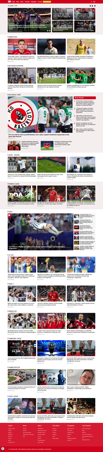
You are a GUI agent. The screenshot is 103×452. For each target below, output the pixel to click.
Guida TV (69, 440)
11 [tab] (18, 31)
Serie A (11, 284)
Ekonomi (10, 436)
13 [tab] (20, 31)
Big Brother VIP (70, 428)
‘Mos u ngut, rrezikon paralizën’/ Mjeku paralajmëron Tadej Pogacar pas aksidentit (85, 130)
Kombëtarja (13, 37)
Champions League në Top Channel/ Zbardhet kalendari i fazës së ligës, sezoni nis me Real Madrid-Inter (50, 360)
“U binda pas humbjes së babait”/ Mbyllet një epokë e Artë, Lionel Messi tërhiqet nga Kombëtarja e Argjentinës (85, 110)
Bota (24, 425)
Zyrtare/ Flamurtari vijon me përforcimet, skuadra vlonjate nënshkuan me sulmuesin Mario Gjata (30, 145)
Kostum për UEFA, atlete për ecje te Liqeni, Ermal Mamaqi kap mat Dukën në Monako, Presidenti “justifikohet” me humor (80, 360)
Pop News (27, 2)
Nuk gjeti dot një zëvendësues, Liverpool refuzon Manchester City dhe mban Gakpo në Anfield (51, 204)
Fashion (54, 432)
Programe (33, 2)
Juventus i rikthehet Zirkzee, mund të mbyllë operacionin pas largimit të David (49, 305)
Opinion (24, 428)
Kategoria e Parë (15, 95)
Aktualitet (10, 434)
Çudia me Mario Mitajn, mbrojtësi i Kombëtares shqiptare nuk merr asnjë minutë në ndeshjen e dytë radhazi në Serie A (80, 59)
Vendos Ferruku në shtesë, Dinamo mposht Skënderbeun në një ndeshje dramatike (49, 87)
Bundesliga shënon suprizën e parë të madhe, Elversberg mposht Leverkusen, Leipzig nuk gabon (22, 332)
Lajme (13, 2)
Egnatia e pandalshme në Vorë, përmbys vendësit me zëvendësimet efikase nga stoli (81, 87)
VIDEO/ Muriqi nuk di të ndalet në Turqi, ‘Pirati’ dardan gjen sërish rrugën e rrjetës (50, 176)
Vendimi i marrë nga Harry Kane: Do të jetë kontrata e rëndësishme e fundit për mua (49, 332)
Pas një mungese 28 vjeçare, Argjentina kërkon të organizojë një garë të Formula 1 (22, 388)
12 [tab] (19, 31)
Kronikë (9, 432)
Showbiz (54, 428)
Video (17, 2)
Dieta (54, 436)
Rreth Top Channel (86, 428)
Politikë (9, 430)
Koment (24, 430)
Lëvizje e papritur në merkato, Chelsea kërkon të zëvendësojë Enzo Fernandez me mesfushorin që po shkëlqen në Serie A (81, 205)
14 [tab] (21, 31)
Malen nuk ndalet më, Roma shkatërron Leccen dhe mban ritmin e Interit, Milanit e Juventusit (21, 305)
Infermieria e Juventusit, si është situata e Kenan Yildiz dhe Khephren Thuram (80, 305)
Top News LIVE (47, 2)
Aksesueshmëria (86, 439)
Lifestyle (54, 430)
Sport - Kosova (14, 155)
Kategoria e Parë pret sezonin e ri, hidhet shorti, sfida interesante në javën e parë (63, 144)
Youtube (40, 2)
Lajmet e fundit (11, 428)
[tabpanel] (29, 20)
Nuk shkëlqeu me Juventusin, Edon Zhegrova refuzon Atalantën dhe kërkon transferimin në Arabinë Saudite (80, 177)
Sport (21, 2)
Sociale (9, 438)
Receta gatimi (56, 438)
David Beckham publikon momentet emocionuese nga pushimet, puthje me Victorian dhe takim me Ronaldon (22, 418)
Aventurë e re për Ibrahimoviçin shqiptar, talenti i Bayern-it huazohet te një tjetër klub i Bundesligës (22, 176)
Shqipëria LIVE (70, 432)
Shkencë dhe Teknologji (28, 434)
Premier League (14, 184)
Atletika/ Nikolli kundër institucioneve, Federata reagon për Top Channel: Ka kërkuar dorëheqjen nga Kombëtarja (50, 389)
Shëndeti (55, 434)
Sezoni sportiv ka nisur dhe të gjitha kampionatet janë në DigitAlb (21, 359)
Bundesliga (13, 311)
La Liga (11, 255)
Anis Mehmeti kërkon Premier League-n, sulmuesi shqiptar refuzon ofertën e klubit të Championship (51, 58)
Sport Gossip (13, 396)
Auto (24, 436)
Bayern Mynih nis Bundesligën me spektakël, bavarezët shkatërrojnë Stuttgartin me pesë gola (81, 332)
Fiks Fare (69, 434)
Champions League (15, 338)
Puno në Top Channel (87, 434)
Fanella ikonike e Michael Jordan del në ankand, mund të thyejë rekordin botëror (80, 417)
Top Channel (86, 425)
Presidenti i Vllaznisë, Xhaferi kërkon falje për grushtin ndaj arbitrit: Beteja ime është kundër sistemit (20, 88)
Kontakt (84, 432)
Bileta (83, 430)
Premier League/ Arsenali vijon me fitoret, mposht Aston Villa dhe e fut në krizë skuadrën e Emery (22, 204)
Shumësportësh (14, 367)
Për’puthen (69, 430)
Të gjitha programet (71, 438)
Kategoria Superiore (16, 66)
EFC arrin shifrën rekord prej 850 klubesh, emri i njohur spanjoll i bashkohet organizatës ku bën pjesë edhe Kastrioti (39, 136)
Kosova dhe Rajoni (27, 432)
